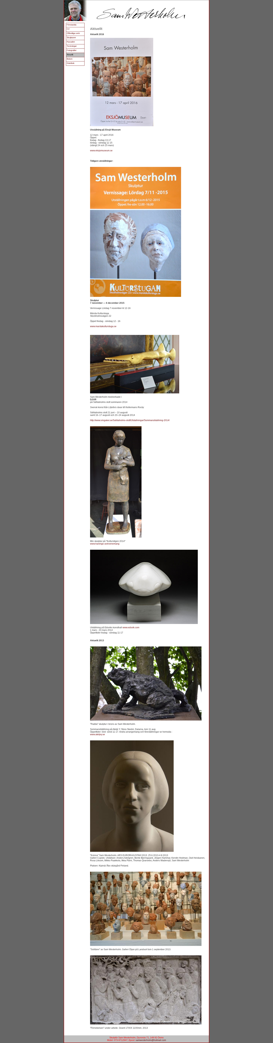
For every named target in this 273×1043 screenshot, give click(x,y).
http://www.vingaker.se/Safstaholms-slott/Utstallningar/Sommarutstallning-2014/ (130, 420)
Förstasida (71, 25)
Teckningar (72, 46)
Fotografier (72, 50)
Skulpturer (71, 37)
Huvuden (71, 42)
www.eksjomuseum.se (101, 150)
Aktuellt (70, 54)
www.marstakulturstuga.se (103, 326)
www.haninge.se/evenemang (104, 543)
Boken (69, 59)
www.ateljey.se (97, 734)
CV (68, 29)
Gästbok (70, 63)
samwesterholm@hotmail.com (151, 1040)
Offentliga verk (73, 33)
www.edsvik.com (131, 627)
